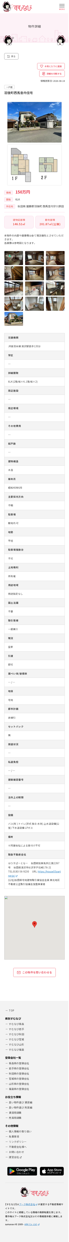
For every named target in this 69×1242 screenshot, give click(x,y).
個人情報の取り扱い (20, 1131)
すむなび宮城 (16, 1039)
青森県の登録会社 (19, 1063)
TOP (11, 1010)
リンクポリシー (18, 1141)
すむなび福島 (16, 1049)
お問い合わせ (16, 1152)
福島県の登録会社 (19, 1089)
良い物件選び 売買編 (20, 1107)
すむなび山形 (16, 1044)
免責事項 (14, 1136)
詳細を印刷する (54, 73)
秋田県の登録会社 (19, 1073)
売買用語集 (15, 1117)
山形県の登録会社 (19, 1083)
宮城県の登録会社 (19, 1078)
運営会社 (14, 1157)
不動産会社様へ (18, 1147)
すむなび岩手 (16, 1029)
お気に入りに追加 (53, 66)
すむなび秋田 (16, 1034)
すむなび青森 (16, 1024)
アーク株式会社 (27, 1204)
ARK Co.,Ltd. (30, 1224)
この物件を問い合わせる (37, 972)
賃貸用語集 (15, 1112)
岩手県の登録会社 (19, 1068)
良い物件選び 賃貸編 (20, 1102)
